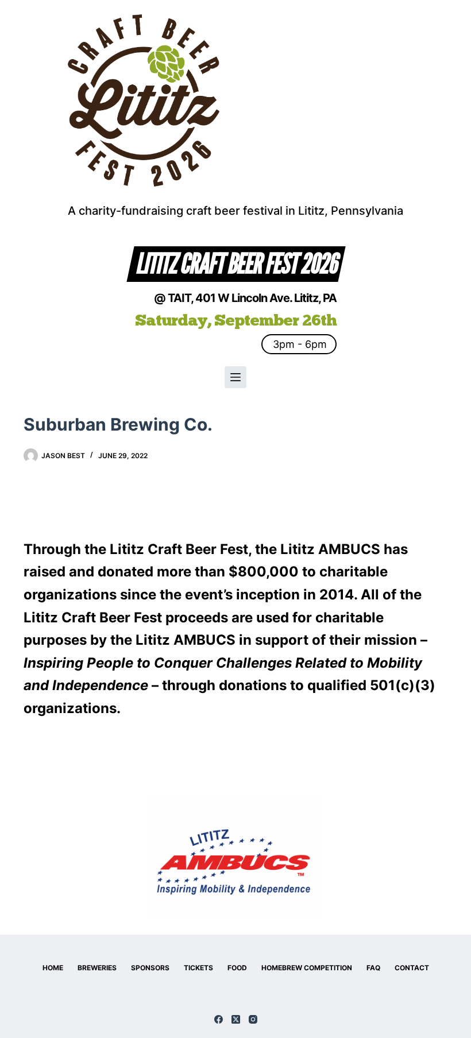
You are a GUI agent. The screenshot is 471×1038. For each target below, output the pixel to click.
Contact (412, 967)
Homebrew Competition (306, 967)
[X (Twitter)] (235, 1019)
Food (237, 967)
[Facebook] (218, 1019)
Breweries (97, 967)
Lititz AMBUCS (330, 549)
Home (53, 967)
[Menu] (235, 377)
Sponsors (150, 967)
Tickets (198, 967)
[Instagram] (253, 1019)
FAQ (373, 967)
